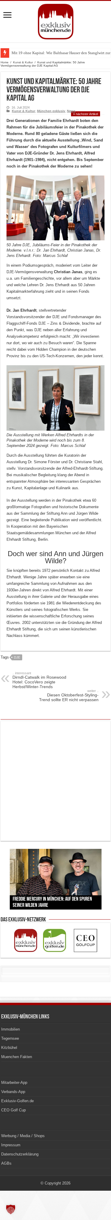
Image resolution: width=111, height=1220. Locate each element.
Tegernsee (10, 1038)
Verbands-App (13, 1091)
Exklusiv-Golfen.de (17, 1101)
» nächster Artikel (85, 114)
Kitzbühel (9, 1047)
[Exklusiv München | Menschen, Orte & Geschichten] (55, 20)
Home (5, 62)
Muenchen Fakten (16, 1057)
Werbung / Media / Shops (23, 1136)
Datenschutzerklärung (19, 1154)
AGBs (6, 1163)
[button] (10, 1209)
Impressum (10, 1145)
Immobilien (10, 1029)
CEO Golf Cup (13, 1110)
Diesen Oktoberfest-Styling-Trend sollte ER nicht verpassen (69, 695)
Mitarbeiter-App (14, 1082)
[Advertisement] (55, 780)
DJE (17, 657)
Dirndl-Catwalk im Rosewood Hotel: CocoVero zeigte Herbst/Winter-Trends (39, 680)
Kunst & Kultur (23, 62)
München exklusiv (51, 111)
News (71, 111)
